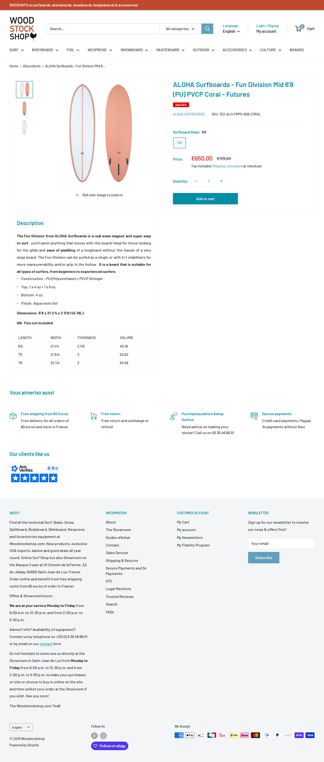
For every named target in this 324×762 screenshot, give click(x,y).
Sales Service (117, 552)
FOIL (70, 49)
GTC (109, 581)
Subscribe (263, 557)
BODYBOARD (42, 49)
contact (46, 643)
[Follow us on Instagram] (103, 735)
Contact (112, 545)
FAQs (110, 612)
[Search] (207, 28)
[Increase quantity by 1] (222, 181)
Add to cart (205, 198)
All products (32, 66)
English (17, 727)
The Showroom (118, 529)
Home (13, 66)
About (111, 522)
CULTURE (268, 49)
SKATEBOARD (167, 49)
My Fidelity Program (193, 545)
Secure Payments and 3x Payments (126, 570)
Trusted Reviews (120, 596)
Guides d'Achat (118, 537)
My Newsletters (190, 537)
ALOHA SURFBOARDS (189, 114)
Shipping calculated (227, 166)
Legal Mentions (118, 588)
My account (266, 31)
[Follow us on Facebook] (94, 735)
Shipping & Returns (122, 560)
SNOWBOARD (131, 49)
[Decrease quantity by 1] (196, 181)
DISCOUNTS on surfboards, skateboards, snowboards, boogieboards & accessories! (73, 5)
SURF (14, 49)
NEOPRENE (97, 49)
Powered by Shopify (24, 745)
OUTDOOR (201, 49)
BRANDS (297, 49)
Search (111, 604)
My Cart (183, 522)
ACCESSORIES (235, 49)
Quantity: (180, 181)
